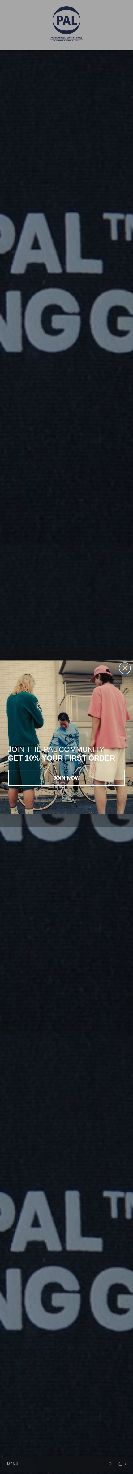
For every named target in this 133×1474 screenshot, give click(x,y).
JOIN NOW (66, 778)
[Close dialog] (125, 668)
